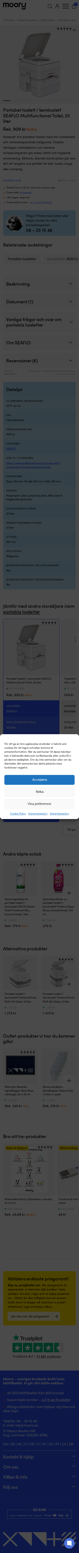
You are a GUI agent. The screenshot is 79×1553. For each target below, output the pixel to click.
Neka (39, 791)
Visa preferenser (39, 804)
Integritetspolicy (38, 813)
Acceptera (39, 779)
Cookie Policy (18, 813)
